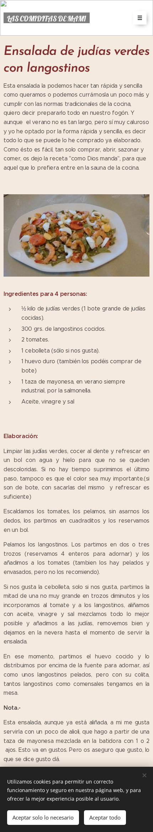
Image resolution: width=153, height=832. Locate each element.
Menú (140, 18)
